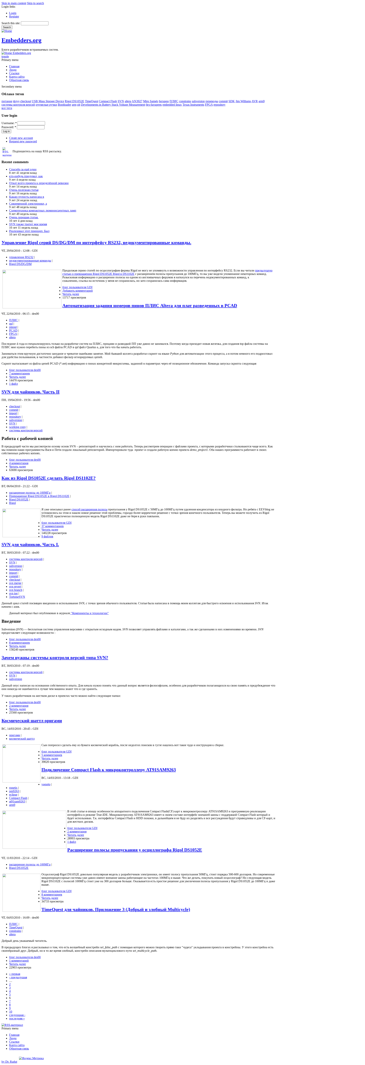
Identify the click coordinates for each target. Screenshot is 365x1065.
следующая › (17, 1015)
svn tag (13, 593)
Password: (9, 127)
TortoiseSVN (17, 596)
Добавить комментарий (77, 290)
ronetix (13, 787)
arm (74, 104)
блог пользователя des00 (25, 370)
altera (128, 101)
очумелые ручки (46, 104)
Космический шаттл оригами (32, 720)
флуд (16, 101)
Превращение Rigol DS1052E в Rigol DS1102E (39, 496)
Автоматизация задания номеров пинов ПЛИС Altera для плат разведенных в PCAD (149, 305)
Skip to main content (14, 3)
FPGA (209, 104)
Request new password (23, 141)
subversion (198, 101)
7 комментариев (19, 373)
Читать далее (70, 294)
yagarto (45, 784)
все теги (7, 108)
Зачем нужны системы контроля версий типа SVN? (55, 657)
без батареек (154, 104)
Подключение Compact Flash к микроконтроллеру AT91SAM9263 (108, 769)
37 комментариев (52, 526)
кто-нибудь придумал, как (26, 176)
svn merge (15, 583)
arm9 (262, 101)
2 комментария (18, 705)
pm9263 (14, 791)
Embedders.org (21, 40)
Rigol (12, 503)
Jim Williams (243, 101)
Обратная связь (19, 80)
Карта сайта (17, 76)
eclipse (13, 794)
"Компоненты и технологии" (89, 613)
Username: (9, 123)
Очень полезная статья (23, 190)
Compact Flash (108, 101)
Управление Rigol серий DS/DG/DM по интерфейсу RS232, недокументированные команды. (96, 242)
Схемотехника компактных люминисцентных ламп (42, 210)
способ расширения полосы (89, 509)
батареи (164, 101)
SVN (121, 101)
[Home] (7, 31)
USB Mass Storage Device (48, 101)
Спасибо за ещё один (22, 169)
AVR (255, 101)
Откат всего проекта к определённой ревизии (39, 183)
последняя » (17, 1018)
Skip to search (35, 3)
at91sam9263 (17, 801)
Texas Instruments (193, 104)
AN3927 (137, 101)
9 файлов (47, 536)
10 (10, 1011)
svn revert (15, 586)
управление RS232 (21, 257)
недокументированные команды (30, 260)
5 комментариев (51, 755)
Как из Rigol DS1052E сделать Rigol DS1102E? (49, 478)
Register (14, 16)
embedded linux (172, 104)
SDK (232, 101)
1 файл (13, 383)
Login (12, 13)
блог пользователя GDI (77, 287)
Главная (14, 66)
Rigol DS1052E (74, 101)
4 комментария (18, 463)
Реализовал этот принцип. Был (29, 231)
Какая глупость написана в (26, 196)
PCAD (13, 330)
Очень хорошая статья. (23, 217)
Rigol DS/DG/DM (20, 264)
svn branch (15, 590)
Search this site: (11, 23)
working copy (17, 427)
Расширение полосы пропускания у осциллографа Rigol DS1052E (134, 849)
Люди (13, 69)
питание (7, 101)
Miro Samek (150, 101)
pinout (13, 327)
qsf (11, 323)
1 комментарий (19, 960)
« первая (14, 974)
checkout (25, 101)
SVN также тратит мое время (28, 224)
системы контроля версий (18, 104)
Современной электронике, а (28, 203)
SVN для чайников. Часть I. (30, 544)
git (78, 104)
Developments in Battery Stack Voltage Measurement (113, 104)
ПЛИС (174, 101)
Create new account (21, 138)
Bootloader (64, 104)
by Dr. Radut (9, 1061)
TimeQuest (91, 101)
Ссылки (14, 73)
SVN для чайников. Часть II (31, 391)
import (13, 413)
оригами (14, 735)
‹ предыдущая (18, 977)
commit (223, 101)
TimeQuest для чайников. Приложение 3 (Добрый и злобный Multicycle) (115, 909)
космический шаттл (22, 738)
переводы (212, 101)
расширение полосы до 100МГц (30, 492)
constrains (185, 101)
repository (219, 104)
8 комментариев (19, 642)
